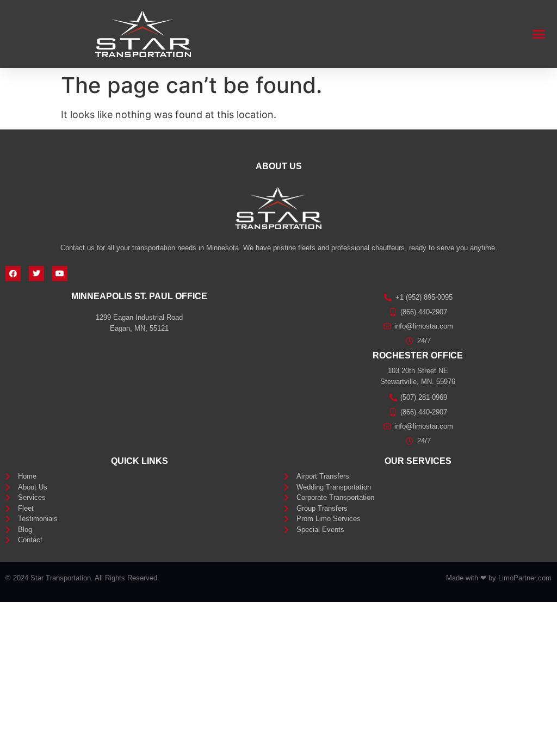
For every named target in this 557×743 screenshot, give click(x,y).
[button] (539, 34)
